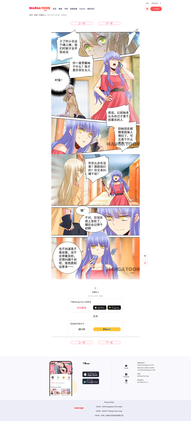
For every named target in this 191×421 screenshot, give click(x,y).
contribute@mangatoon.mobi (146, 370)
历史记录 (155, 3)
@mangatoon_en (142, 382)
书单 (66, 9)
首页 (54, 9)
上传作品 (156, 9)
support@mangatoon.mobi (145, 365)
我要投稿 (73, 9)
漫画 (60, 9)
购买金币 (91, 9)
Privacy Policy (109, 402)
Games (82, 9)
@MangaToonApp (143, 376)
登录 (147, 3)
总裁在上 (42, 15)
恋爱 (36, 15)
